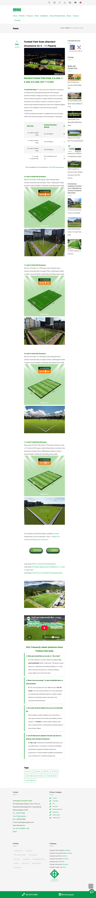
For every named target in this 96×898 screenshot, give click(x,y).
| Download (67, 850)
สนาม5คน (46, 771)
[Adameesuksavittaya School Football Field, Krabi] (74, 222)
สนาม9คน (37, 771)
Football (54, 798)
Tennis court (25, 863)
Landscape (55, 801)
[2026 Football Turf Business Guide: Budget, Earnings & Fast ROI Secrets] (74, 164)
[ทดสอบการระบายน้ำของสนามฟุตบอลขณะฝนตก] (74, 148)
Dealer (15, 831)
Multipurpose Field (38, 859)
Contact (76, 15)
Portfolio (22, 15)
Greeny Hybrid (56, 815)
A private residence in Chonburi (74, 252)
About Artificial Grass (57, 15)
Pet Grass (55, 806)
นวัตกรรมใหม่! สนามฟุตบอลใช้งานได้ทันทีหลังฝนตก (75, 122)
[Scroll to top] (90, 886)
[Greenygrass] (17, 10)
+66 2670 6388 (31, 894)
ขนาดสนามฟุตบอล (51, 776)
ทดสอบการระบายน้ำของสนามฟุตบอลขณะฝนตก (74, 155)
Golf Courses (33, 855)
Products (29, 15)
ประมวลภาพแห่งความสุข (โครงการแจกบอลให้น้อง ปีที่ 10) (75, 104)
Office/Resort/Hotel (20, 855)
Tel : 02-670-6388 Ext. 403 (21, 828)
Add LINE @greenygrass (56, 167)
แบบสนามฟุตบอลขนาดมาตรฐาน (34, 776)
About (69, 15)
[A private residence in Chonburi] (74, 244)
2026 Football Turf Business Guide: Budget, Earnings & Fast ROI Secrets (75, 173)
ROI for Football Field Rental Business (44, 564)
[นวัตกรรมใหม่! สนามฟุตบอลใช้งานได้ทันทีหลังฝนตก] (74, 114)
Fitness (16, 863)
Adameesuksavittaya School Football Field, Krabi (74, 232)
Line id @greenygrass (19, 816)
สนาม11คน (28, 771)
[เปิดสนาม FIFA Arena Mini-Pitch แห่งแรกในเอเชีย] (74, 133)
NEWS (67, 28)
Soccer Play (17, 868)
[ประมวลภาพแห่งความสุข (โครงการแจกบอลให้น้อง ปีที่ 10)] (74, 96)
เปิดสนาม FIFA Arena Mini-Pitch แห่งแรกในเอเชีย (75, 139)
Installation (44, 15)
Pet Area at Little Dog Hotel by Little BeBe (74, 211)
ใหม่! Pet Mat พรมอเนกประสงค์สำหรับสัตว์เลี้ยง (74, 85)
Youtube (17, 20)
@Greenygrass (68, 894)
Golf (53, 804)
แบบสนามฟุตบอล (30, 780)
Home (15, 15)
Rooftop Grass (56, 818)
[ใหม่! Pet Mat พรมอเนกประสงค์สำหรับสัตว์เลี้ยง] (74, 77)
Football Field (18, 851)
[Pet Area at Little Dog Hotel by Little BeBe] (74, 203)
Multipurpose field (57, 809)
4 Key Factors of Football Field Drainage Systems (47, 573)
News (37, 15)
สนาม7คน (54, 771)
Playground (55, 812)
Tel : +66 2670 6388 (19, 813)
